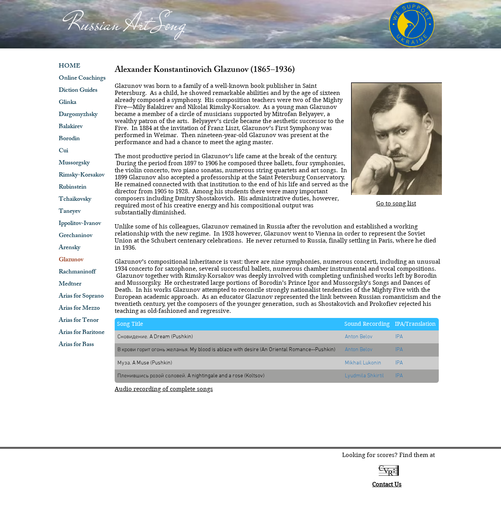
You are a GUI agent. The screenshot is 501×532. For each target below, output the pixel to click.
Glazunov (71, 260)
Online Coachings (82, 78)
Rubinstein (73, 187)
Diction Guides (78, 90)
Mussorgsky (74, 163)
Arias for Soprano (81, 296)
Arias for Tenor (79, 321)
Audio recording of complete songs (164, 389)
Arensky (69, 248)
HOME (69, 66)
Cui (63, 151)
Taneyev (70, 212)
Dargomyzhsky (78, 115)
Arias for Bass (76, 345)
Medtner (70, 284)
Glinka (67, 103)
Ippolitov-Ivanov (80, 224)
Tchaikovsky (75, 199)
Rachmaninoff (77, 272)
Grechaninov (75, 236)
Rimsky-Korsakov (82, 175)
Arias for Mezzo (79, 308)
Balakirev (71, 127)
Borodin (69, 139)
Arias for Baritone (82, 333)
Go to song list (396, 203)
